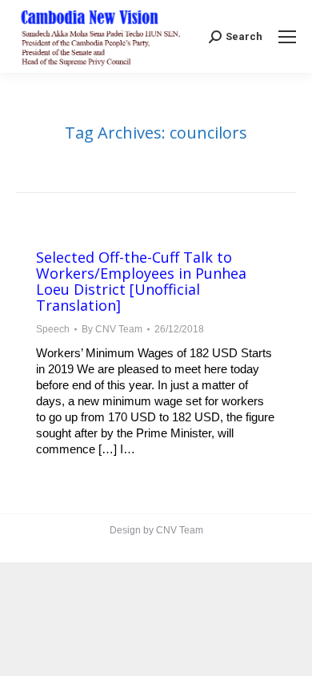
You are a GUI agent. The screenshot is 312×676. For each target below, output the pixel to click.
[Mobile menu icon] (287, 37)
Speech (53, 329)
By (112, 329)
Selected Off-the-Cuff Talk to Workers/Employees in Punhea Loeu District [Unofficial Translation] (141, 281)
